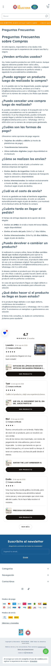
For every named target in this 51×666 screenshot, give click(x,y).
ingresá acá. (42, 647)
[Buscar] (46, 16)
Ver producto (25, 374)
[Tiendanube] (25, 653)
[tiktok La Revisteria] (29, 589)
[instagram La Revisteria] (22, 589)
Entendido (33, 661)
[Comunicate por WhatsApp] (46, 651)
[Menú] (4, 7)
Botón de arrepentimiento (25, 649)
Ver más (25, 527)
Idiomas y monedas (10, 623)
